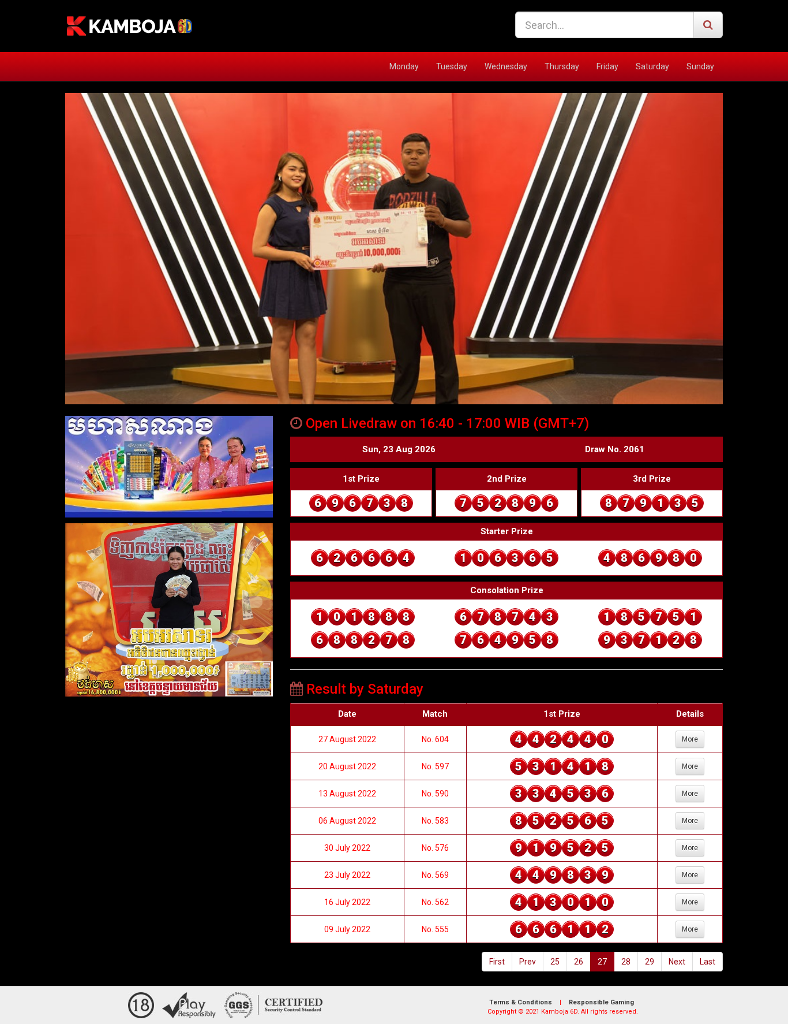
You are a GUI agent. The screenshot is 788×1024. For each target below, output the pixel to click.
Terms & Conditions (520, 1002)
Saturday (652, 66)
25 (555, 961)
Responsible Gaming (601, 1002)
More (690, 739)
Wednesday (506, 66)
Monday (404, 66)
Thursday (562, 66)
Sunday (700, 66)
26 (578, 961)
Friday (607, 66)
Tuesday (451, 66)
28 (626, 961)
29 (649, 961)
